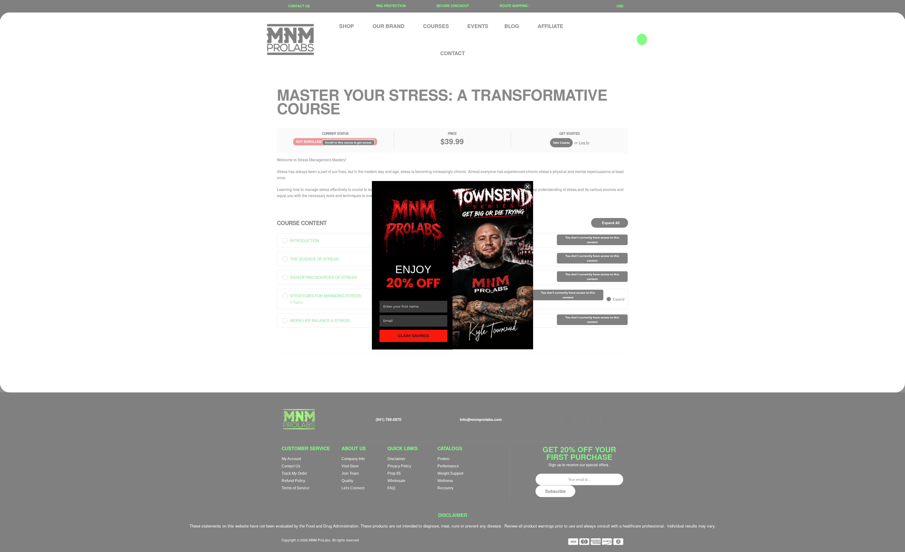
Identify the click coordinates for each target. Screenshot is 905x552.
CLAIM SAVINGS (413, 336)
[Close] (527, 186)
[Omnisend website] (452, 360)
